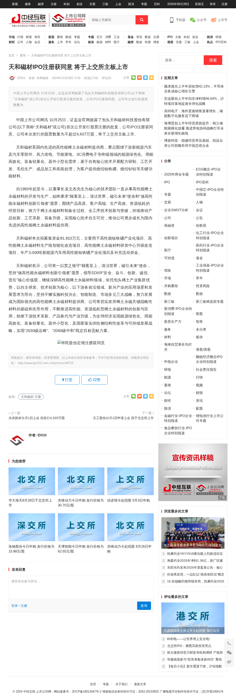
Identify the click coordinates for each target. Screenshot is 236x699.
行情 (20, 37)
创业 (80, 4)
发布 (144, 606)
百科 (157, 4)
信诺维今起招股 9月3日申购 (128, 500)
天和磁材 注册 (31, 397)
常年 (68, 42)
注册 (224, 4)
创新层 (201, 225)
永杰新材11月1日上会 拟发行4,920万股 (37, 418)
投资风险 (203, 286)
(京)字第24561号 (213, 691)
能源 (100, 42)
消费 (108, 37)
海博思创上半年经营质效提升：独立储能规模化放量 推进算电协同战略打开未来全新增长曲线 (194, 128)
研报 (218, 37)
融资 (41, 4)
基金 (131, 37)
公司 (20, 42)
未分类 (201, 329)
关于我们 (121, 684)
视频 (199, 385)
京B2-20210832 (148, 691)
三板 (105, 4)
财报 (29, 37)
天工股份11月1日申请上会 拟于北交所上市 (123, 418)
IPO (170, 37)
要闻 (60, 37)
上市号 (222, 20)
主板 (54, 4)
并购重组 (171, 286)
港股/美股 (203, 349)
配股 (199, 408)
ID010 (21, 78)
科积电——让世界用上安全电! (188, 639)
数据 (68, 37)
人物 (29, 42)
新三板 (169, 301)
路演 (131, 4)
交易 (156, 37)
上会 (118, 4)
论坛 (77, 42)
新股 (15, 4)
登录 (213, 4)
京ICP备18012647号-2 (86, 691)
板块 (91, 42)
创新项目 (171, 238)
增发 (156, 42)
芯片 (100, 37)
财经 (12, 42)
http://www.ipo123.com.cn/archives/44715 (46, 363)
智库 (37, 37)
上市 (60, 42)
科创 (67, 4)
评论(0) (106, 78)
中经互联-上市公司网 (37, 691)
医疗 (117, 42)
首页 (12, 55)
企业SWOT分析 (176, 210)
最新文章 (140, 684)
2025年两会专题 (176, 174)
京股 (92, 4)
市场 (12, 37)
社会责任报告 (206, 369)
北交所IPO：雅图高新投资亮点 (189, 646)
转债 (148, 42)
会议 (37, 42)
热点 (210, 42)
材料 (108, 42)
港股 (170, 42)
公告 (199, 218)
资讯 (139, 37)
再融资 (169, 225)
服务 (28, 4)
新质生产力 (172, 321)
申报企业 (171, 362)
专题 (144, 4)
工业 (117, 37)
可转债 (169, 258)
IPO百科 (221, 42)
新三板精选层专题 (210, 301)
